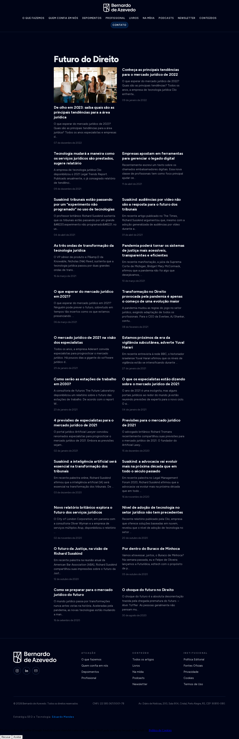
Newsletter (186, 18)
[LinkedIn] (26, 670)
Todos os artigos (143, 659)
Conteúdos (208, 18)
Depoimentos (92, 18)
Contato (119, 25)
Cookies (189, 678)
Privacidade (191, 672)
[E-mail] (36, 670)
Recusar (5, 737)
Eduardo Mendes (63, 716)
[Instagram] (17, 670)
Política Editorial (194, 659)
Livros (134, 18)
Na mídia (149, 18)
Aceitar (17, 737)
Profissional (115, 18)
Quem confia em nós (63, 18)
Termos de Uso (193, 684)
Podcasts (166, 18)
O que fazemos (33, 18)
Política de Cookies (160, 730)
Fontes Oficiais (193, 665)
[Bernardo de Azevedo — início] (119, 8)
